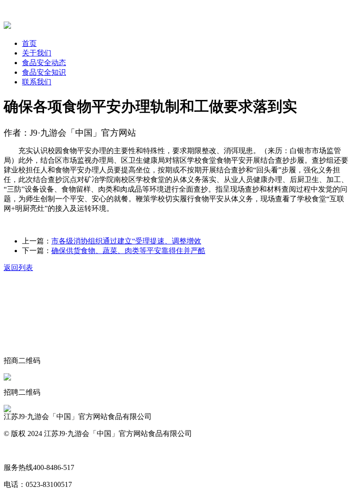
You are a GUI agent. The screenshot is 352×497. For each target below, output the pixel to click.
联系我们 (36, 82)
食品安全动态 (44, 62)
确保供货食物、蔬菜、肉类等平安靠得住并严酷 (128, 250)
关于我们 (36, 53)
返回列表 (18, 267)
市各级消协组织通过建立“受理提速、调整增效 (126, 241)
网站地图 (18, 450)
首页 (29, 43)
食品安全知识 (44, 72)
